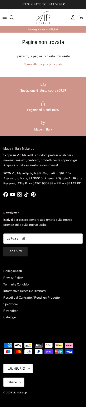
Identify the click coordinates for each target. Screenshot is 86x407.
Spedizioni (10, 304)
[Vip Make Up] (43, 17)
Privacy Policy (13, 278)
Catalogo (9, 317)
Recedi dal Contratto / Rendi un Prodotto (31, 297)
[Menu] (4, 17)
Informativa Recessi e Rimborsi (24, 291)
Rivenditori (10, 311)
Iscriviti (15, 251)
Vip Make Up (20, 392)
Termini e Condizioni (17, 284)
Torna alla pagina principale (43, 64)
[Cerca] (13, 17)
